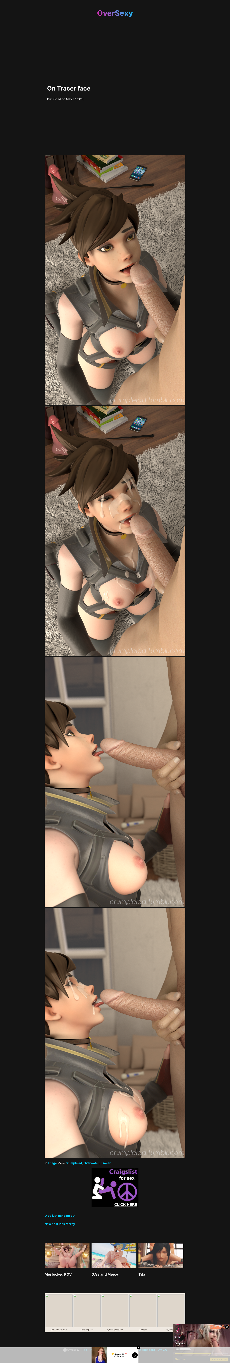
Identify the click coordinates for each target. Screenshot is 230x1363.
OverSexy (115, 13)
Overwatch (92, 1163)
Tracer (106, 1163)
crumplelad (74, 1163)
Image (52, 1163)
